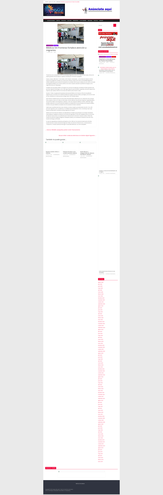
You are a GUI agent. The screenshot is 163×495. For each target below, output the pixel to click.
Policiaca (63, 20)
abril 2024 (100, 337)
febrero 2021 (100, 412)
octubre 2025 (101, 302)
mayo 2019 (100, 453)
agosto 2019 (100, 447)
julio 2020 (100, 426)
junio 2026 (100, 286)
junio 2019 (100, 451)
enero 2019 (100, 461)
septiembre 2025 (101, 303)
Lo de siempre (83, 20)
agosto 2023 (100, 353)
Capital (58, 20)
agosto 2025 (100, 305)
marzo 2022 (100, 386)
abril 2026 (100, 290)
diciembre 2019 (101, 439)
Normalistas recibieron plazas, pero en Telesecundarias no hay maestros (107, 71)
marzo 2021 (100, 410)
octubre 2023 (101, 349)
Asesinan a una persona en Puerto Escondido (70, 1)
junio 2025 (100, 309)
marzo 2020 (100, 434)
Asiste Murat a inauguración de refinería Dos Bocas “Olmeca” (87, 153)
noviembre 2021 (101, 394)
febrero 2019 (100, 459)
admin (55, 52)
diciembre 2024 (101, 321)
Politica (96, 20)
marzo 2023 (100, 363)
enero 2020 (100, 437)
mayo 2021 (100, 406)
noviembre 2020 (101, 418)
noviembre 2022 (101, 370)
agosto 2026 (100, 282)
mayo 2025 (100, 311)
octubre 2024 (101, 325)
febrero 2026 (100, 294)
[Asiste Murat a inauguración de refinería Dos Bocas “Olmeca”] (88, 142)
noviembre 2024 (101, 323)
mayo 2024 (100, 335)
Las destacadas (51, 20)
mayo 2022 (100, 382)
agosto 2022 (100, 376)
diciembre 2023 (101, 345)
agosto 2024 (100, 329)
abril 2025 (100, 313)
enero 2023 (100, 367)
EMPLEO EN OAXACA (80, 483)
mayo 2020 (100, 430)
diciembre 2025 (101, 298)
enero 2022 (100, 390)
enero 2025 (100, 319)
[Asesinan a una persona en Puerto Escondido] (108, 54)
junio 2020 (100, 428)
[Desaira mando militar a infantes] (53, 142)
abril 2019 (100, 455)
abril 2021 (100, 408)
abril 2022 (100, 384)
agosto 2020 (100, 424)
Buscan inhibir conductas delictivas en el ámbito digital (77, 135)
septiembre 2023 (101, 351)
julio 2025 (100, 307)
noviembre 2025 (101, 300)
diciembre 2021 (101, 392)
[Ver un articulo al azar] (117, 19)
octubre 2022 (101, 372)
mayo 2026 (100, 288)
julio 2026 (100, 284)
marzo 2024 (100, 339)
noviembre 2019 (101, 441)
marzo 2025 (100, 315)
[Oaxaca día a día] (81, 10)
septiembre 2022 (101, 374)
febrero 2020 (100, 436)
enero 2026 (100, 296)
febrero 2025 (100, 317)
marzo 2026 (100, 292)
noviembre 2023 (101, 347)
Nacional (90, 20)
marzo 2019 (100, 457)
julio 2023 (100, 355)
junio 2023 (100, 357)
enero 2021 (100, 414)
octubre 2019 (101, 443)
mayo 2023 (100, 359)
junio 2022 (100, 380)
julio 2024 (100, 331)
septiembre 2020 (101, 422)
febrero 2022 (100, 388)
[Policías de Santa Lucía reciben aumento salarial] (70, 142)
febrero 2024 (100, 341)
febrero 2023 (100, 365)
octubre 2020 (101, 420)
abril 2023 (100, 361)
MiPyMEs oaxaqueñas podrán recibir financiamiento (62, 130)
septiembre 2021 (101, 398)
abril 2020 (100, 432)
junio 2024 (100, 333)
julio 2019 (100, 449)
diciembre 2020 (101, 416)
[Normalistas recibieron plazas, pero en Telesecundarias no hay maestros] (107, 67)
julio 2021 (100, 402)
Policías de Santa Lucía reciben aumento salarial (70, 152)
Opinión (101, 20)
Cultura (69, 20)
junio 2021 (100, 404)
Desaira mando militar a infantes (52, 152)
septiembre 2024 (101, 327)
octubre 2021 (101, 396)
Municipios (75, 20)
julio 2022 (100, 378)
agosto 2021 (100, 400)
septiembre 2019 (101, 445)
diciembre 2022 (101, 369)
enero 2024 (100, 343)
